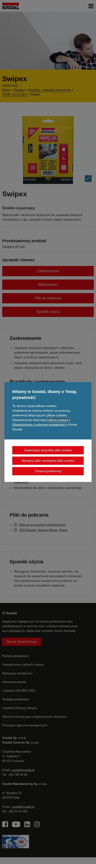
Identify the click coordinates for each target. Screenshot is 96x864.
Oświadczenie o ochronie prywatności (38, 424)
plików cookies (58, 420)
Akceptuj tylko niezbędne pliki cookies (48, 460)
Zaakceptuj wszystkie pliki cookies (48, 450)
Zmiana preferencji (48, 471)
